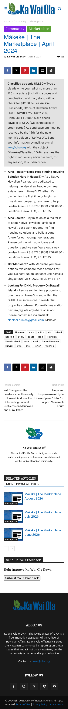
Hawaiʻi (9, 345)
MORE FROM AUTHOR (22, 484)
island (59, 332)
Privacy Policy (40, 704)
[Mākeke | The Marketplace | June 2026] (13, 534)
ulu (49, 332)
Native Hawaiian (50, 341)
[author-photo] (34, 442)
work (26, 341)
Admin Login (56, 704)
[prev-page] (6, 548)
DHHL (21, 336)
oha (28, 345)
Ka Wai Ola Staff (16, 56)
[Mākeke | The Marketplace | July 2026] (13, 516)
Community (20, 21)
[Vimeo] (44, 686)
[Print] (51, 70)
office (41, 332)
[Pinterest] (25, 70)
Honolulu (20, 332)
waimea (50, 345)
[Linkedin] (33, 70)
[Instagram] (24, 686)
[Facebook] (7, 70)
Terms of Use (23, 704)
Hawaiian (52, 336)
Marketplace (36, 21)
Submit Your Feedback (22, 578)
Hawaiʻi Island (12, 341)
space (31, 336)
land (40, 336)
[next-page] (12, 548)
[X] (16, 70)
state (31, 332)
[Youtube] (54, 686)
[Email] (42, 70)
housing (9, 336)
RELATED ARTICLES (21, 478)
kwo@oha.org (17, 147)
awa (19, 345)
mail (35, 341)
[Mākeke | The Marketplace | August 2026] (13, 498)
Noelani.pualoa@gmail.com (26, 320)
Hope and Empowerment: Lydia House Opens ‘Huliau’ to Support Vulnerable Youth (49, 398)
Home (7, 21)
